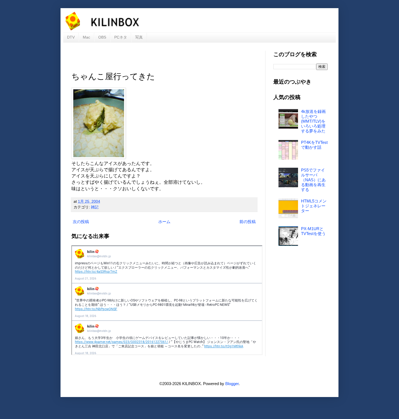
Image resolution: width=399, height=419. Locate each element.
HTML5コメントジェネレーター (314, 206)
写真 (139, 37)
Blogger (232, 383)
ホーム (164, 221)
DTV (71, 37)
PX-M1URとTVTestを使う (313, 231)
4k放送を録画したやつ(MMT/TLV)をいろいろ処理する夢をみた (313, 121)
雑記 (95, 207)
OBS (102, 37)
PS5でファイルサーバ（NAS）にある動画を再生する (313, 180)
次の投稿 (81, 221)
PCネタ (120, 37)
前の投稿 (247, 221)
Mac (86, 37)
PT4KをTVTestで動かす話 (314, 145)
